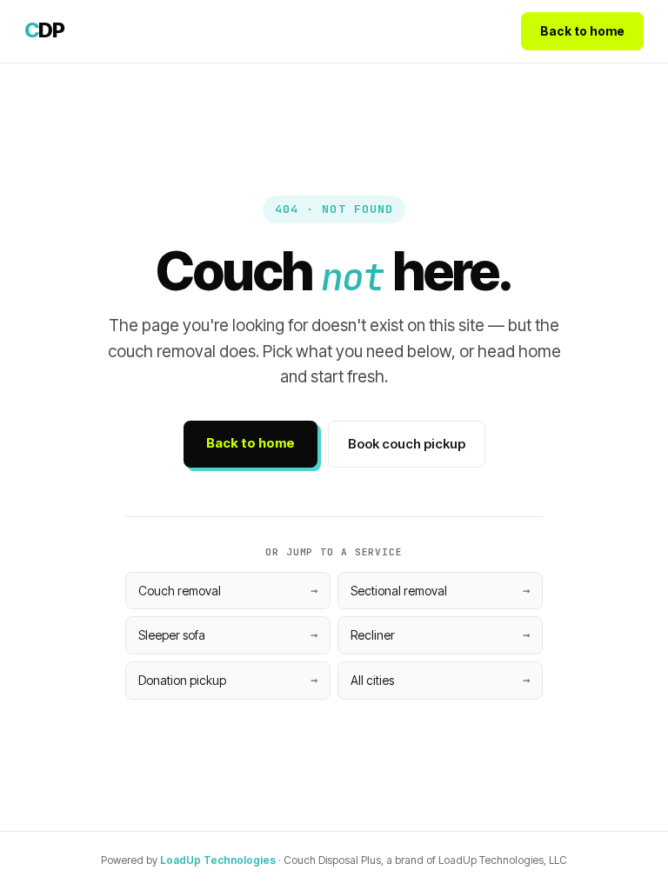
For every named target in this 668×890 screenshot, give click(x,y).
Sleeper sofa (171, 635)
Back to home (582, 30)
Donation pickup (182, 680)
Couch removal (179, 590)
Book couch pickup (406, 443)
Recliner (373, 635)
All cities (372, 680)
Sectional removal (399, 590)
